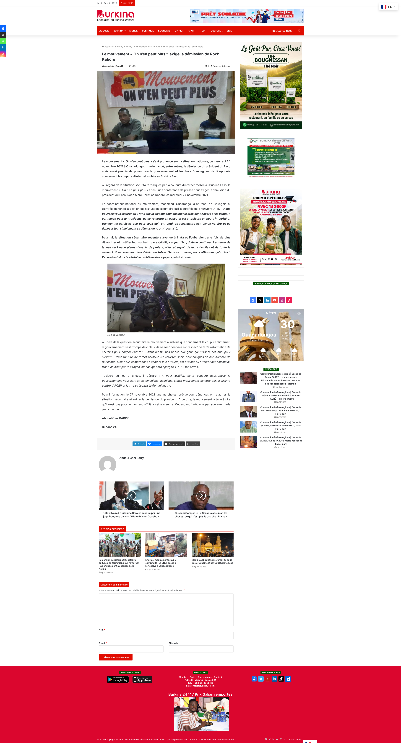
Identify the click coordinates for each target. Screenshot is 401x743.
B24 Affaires (295, 739)
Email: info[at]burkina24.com (200, 685)
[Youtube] (267, 681)
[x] (261, 681)
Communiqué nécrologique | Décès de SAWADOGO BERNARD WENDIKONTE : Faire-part (280, 425)
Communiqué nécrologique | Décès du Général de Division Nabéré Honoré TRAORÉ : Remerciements (280, 395)
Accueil (104, 30)
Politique (148, 30)
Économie (164, 30)
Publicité (189, 680)
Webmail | (199, 680)
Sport (192, 30)
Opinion (179, 30)
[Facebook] (3, 28)
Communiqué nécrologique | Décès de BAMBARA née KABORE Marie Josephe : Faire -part (281, 440)
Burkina (118, 30)
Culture (216, 30)
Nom (102, 629)
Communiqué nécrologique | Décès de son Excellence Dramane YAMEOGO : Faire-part (280, 410)
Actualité (117, 46)
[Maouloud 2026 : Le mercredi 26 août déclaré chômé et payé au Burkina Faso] (213, 545)
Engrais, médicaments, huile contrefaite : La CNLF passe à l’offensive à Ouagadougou (160, 563)
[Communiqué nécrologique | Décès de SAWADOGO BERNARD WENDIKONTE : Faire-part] (248, 427)
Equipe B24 (210, 680)
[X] (3, 35)
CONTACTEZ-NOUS (282, 31)
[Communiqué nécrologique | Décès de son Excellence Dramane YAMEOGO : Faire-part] (248, 411)
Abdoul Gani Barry (112, 66)
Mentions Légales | (188, 677)
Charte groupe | (206, 677)
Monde (133, 30)
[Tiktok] (281, 681)
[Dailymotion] (288, 681)
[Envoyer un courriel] (122, 66)
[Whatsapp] (3, 41)
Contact (218, 677)
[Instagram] (3, 54)
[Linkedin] (3, 47)
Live (229, 30)
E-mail (103, 643)
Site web (173, 643)
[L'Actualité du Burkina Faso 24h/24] (115, 15)
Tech (203, 30)
